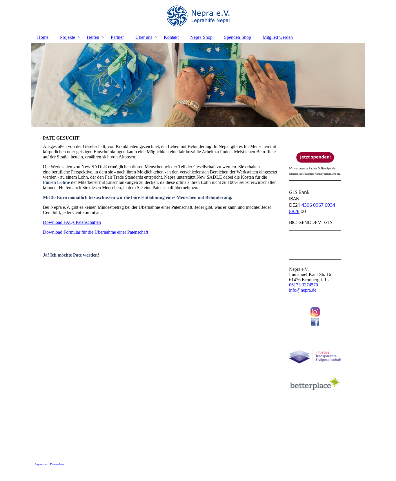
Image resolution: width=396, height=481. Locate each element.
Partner (117, 37)
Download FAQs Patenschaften (72, 222)
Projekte (67, 37)
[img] (198, 16)
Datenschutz (57, 464)
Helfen (93, 37)
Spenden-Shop (237, 37)
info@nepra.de (302, 290)
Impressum (41, 464)
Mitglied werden (278, 37)
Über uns (143, 37)
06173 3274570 (303, 284)
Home (42, 37)
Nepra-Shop (201, 37)
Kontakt (171, 37)
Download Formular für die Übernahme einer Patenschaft (95, 232)
